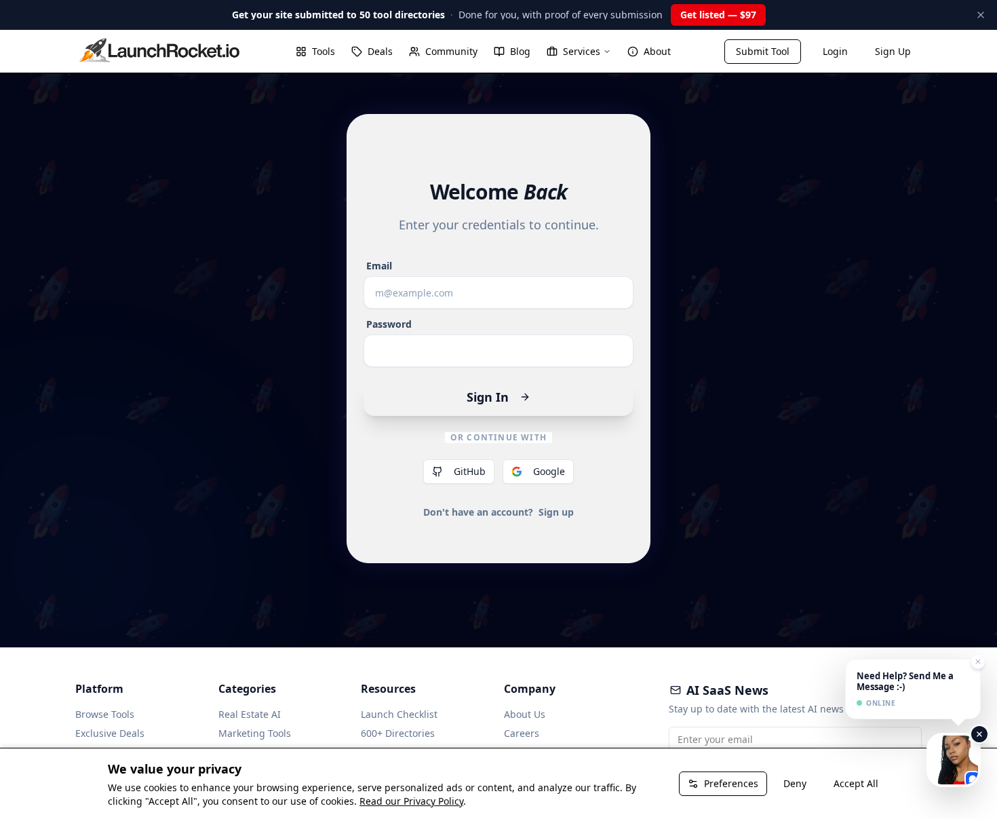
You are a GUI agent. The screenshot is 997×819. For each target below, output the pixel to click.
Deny (794, 783)
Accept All (856, 783)
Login (835, 51)
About (657, 51)
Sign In (488, 397)
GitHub (470, 471)
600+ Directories (398, 733)
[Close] (979, 734)
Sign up (556, 512)
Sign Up (893, 51)
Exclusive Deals (109, 733)
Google (549, 471)
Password (389, 324)
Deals (380, 51)
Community (451, 51)
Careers (521, 733)
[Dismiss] (981, 15)
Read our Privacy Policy (411, 801)
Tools (323, 51)
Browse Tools (104, 714)
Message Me (956, 759)
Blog (520, 51)
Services (581, 51)
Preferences (731, 783)
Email (379, 266)
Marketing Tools (254, 733)
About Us (524, 714)
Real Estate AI (249, 714)
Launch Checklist (399, 714)
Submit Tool (762, 51)
